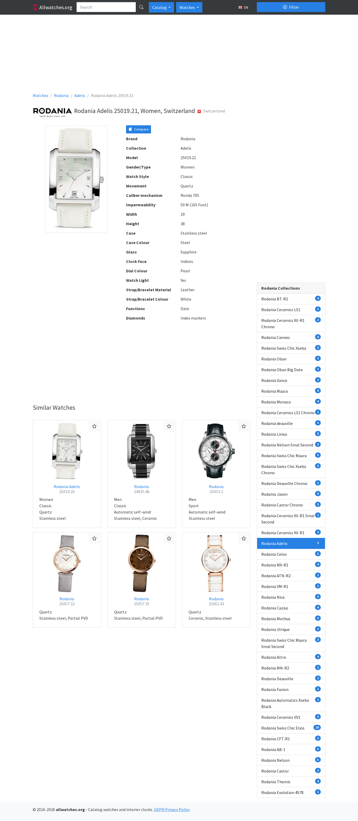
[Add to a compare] (94, 426)
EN (245, 7)
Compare (141, 129)
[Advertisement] (179, 55)
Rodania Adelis (67, 489)
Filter (293, 7)
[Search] (141, 7)
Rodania (141, 489)
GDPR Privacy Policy (172, 809)
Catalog (159, 7)
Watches (188, 7)
